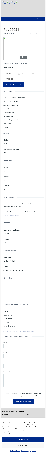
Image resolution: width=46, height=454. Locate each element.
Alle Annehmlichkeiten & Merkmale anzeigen (18, 331)
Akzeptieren (23, 439)
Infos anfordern (13, 85)
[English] (9, 3)
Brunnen (6, 322)
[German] (4, 3)
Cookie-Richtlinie (15, 451)
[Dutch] (17, 3)
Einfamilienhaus (23, 34)
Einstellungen (23, 445)
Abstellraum (7, 319)
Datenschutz (25, 451)
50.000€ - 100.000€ (9, 34)
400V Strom (7, 315)
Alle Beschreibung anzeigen (12, 215)
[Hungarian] (13, 3)
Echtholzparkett (9, 326)
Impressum (33, 451)
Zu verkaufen (13, 105)
